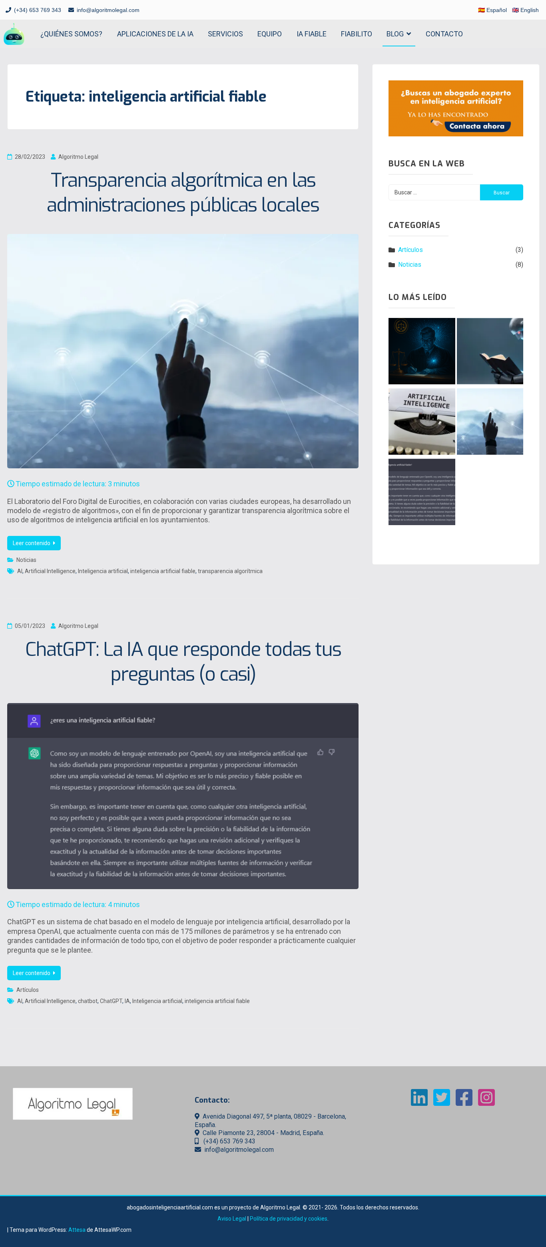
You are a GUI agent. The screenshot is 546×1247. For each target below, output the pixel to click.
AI (19, 571)
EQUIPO (269, 34)
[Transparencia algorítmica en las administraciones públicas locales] (490, 422)
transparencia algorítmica (230, 571)
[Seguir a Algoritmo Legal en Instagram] (486, 1102)
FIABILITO (356, 34)
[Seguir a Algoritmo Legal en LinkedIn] (419, 1102)
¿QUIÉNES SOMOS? (71, 34)
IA (127, 1001)
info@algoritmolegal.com (108, 10)
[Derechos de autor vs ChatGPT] (490, 352)
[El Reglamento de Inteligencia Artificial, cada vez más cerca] (422, 422)
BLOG (395, 34)
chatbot (88, 1001)
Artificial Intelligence (50, 571)
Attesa (77, 1230)
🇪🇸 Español (492, 10)
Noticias (26, 560)
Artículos (27, 990)
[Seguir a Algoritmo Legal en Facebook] (464, 1102)
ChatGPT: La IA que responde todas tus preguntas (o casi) (183, 662)
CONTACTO (444, 34)
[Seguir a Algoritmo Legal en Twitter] (441, 1102)
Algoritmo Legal (78, 157)
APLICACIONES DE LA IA (155, 34)
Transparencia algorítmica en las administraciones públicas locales (183, 193)
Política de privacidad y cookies (288, 1218)
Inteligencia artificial (103, 571)
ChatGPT (111, 1001)
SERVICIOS (225, 34)
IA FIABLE (312, 34)
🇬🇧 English (525, 10)
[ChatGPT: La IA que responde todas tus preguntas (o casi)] (422, 493)
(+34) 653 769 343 (37, 10)
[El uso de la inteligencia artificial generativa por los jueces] (422, 352)
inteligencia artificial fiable (162, 571)
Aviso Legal (231, 1218)
